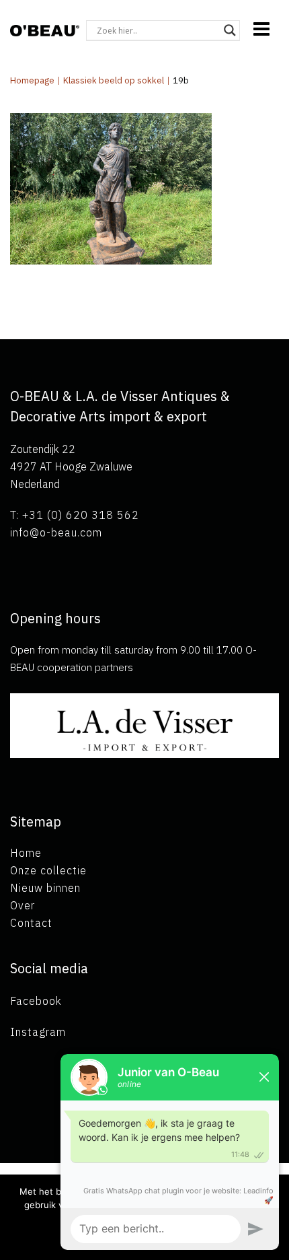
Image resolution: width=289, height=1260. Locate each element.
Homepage (32, 80)
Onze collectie (48, 870)
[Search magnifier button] (229, 30)
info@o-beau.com (56, 532)
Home (26, 853)
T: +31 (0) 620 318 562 (74, 515)
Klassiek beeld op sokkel (113, 80)
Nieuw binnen (45, 888)
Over (22, 905)
